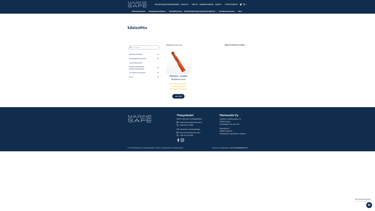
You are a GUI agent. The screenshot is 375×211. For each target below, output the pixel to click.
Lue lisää (178, 96)
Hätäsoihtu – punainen (178, 76)
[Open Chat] (369, 205)
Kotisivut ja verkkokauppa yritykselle (229, 148)
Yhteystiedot (231, 4)
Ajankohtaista (206, 4)
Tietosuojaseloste (149, 148)
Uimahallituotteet (175, 11)
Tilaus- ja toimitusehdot (163, 148)
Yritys (195, 4)
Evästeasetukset (177, 148)
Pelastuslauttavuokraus (167, 4)
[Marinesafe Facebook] (178, 140)
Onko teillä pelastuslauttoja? (363, 199)
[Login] (241, 4)
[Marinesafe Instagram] (182, 140)
